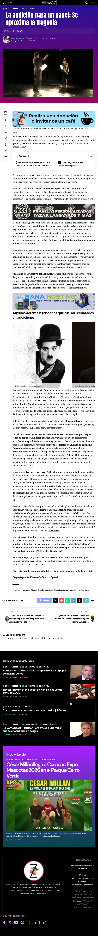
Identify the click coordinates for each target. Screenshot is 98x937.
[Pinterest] (22, 923)
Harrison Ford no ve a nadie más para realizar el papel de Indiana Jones (34, 672)
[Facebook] (4, 923)
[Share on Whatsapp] (6, 132)
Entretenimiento (13, 9)
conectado (29, 638)
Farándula (29, 724)
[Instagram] (28, 923)
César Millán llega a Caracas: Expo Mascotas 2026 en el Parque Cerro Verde (42, 770)
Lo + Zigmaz (30, 9)
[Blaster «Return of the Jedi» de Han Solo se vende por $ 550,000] (82, 691)
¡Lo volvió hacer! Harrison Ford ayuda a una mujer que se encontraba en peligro (32, 729)
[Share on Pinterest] (61, 600)
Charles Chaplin (37, 590)
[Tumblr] (39, 923)
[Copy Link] (21, 31)
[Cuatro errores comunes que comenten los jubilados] (82, 710)
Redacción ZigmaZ (11, 677)
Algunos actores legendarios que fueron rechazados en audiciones (33, 164)
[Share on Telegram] (6, 138)
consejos (49, 590)
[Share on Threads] (6, 144)
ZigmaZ (10, 840)
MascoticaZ (40, 759)
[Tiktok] (44, 923)
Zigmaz (53, 759)
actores (26, 590)
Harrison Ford (83, 590)
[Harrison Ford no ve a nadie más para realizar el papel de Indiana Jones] (82, 672)
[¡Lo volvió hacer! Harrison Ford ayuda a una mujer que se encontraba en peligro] (82, 729)
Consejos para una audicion (65, 590)
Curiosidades (11, 707)
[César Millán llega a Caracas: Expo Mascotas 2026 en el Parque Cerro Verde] (49, 805)
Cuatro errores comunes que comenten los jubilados (34, 710)
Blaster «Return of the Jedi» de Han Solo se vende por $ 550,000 (32, 691)
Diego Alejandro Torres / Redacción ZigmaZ (71, 164)
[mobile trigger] (5, 2)
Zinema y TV (44, 667)
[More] (26, 31)
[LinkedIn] (34, 923)
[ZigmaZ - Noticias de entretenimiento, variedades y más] (49, 2)
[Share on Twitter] (18, 31)
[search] (86, 3)
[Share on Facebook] (14, 31)
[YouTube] (16, 923)
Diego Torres (18, 38)
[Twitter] (9, 923)
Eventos (13, 759)
